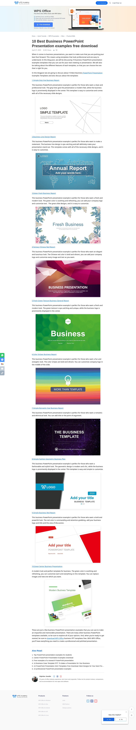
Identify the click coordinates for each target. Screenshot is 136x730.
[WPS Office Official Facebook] (57, 676)
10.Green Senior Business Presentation (47, 566)
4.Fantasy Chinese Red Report (43, 247)
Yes (110, 719)
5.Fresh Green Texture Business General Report (50, 301)
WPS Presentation (54, 36)
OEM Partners (65, 704)
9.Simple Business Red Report (43, 513)
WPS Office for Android (44, 708)
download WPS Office (55, 638)
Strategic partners (66, 708)
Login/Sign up (116, 3)
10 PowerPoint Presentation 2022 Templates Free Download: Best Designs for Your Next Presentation (68, 666)
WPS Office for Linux (43, 715)
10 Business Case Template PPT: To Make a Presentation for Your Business (61, 663)
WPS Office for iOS (43, 711)
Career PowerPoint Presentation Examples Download (52, 658)
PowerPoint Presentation (92, 73)
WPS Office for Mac (43, 704)
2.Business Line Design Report (44, 137)
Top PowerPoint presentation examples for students (52, 655)
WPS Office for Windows (44, 700)
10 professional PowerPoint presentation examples (51, 669)
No (122, 719)
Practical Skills (71, 36)
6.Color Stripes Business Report (44, 354)
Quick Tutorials (42, 36)
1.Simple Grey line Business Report (45, 80)
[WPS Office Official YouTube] (61, 676)
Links (63, 700)
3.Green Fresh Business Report (44, 193)
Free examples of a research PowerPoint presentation (53, 660)
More (62, 36)
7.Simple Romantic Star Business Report (47, 408)
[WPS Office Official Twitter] (54, 676)
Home (33, 36)
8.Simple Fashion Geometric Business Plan (48, 459)
